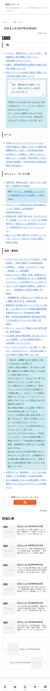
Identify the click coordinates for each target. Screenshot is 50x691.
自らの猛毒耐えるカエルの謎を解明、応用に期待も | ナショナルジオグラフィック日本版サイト (26, 484)
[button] (45, 452)
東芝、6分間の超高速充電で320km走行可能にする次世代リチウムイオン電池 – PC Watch (26, 320)
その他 (7, 38)
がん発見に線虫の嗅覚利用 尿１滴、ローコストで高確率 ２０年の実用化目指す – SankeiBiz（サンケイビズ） (26, 339)
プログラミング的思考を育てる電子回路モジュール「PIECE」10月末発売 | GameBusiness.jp (26, 208)
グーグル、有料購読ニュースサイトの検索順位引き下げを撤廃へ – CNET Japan (26, 195)
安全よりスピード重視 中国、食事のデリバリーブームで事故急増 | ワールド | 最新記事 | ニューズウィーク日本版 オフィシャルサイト (26, 278)
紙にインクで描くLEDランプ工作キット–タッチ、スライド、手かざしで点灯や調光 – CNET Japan (26, 239)
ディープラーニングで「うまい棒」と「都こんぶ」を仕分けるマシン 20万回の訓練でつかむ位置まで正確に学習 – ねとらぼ (26, 351)
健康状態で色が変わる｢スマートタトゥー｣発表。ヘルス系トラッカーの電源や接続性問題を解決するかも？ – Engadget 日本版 (26, 309)
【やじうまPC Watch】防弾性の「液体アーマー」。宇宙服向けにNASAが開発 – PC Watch (26, 290)
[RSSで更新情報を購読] (25, 502)
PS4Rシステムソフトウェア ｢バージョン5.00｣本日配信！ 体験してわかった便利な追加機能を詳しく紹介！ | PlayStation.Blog (26, 147)
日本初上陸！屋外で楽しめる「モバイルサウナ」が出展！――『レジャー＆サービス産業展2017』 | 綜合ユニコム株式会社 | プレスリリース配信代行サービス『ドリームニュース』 (26, 223)
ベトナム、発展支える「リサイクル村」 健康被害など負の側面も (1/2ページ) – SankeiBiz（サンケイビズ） (26, 57)
